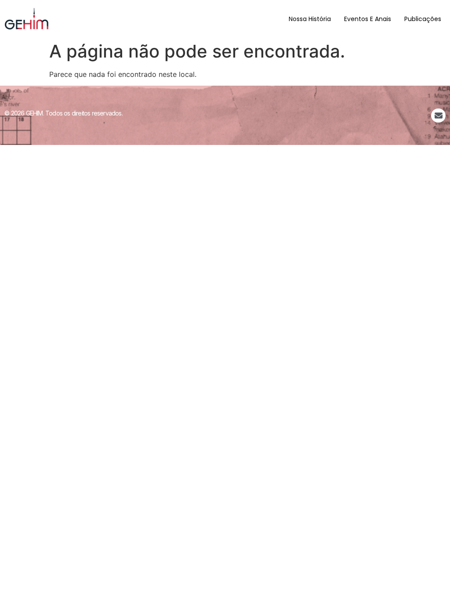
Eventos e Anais (367, 18)
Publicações (422, 18)
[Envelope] (438, 115)
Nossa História (310, 18)
